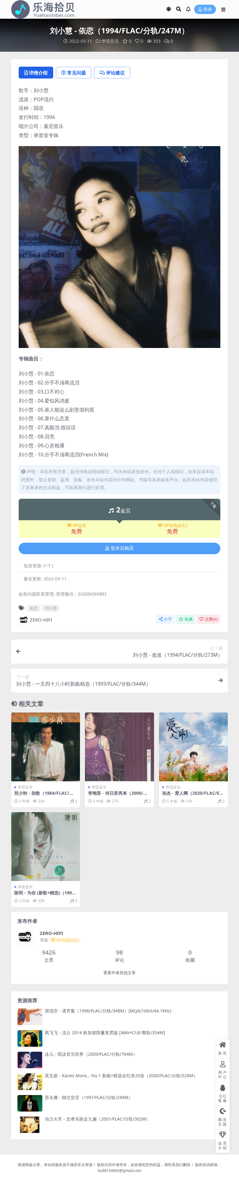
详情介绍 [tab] (38, 72)
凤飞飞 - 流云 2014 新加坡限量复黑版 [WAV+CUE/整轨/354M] (105, 1033)
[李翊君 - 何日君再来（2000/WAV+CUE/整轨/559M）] (119, 746)
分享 (168, 619)
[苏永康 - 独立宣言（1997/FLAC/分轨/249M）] (29, 1103)
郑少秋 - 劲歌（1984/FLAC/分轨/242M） (43, 795)
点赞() (211, 619)
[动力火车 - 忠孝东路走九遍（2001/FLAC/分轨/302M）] (29, 1125)
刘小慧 (51, 608)
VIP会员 (79, 525)
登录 (207, 9)
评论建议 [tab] (115, 72)
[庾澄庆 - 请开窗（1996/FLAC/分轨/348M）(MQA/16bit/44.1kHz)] (29, 1016)
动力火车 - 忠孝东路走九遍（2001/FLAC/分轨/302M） (97, 1119)
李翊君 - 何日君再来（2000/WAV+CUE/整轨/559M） (119, 795)
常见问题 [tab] (76, 72)
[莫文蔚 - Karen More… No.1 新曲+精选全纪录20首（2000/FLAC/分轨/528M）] (29, 1081)
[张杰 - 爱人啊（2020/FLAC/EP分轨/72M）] (193, 746)
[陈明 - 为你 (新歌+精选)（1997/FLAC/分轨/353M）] (45, 846)
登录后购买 (122, 548)
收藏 (189, 619)
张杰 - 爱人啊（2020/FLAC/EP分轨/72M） (192, 795)
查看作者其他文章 (119, 972)
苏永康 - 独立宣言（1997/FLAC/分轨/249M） (89, 1097)
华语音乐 (110, 41)
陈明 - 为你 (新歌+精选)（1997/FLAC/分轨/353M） (45, 895)
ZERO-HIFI (41, 620)
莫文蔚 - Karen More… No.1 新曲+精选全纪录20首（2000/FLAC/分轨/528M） (121, 1076)
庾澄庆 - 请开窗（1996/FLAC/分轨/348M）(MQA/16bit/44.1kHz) (108, 1011)
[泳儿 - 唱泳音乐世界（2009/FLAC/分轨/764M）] (29, 1060)
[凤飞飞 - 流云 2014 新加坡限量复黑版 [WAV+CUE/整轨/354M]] (29, 1038)
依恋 (34, 608)
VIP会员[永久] (175, 525)
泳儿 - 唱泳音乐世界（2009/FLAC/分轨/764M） (91, 1054)
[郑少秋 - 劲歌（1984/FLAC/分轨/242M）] (45, 746)
